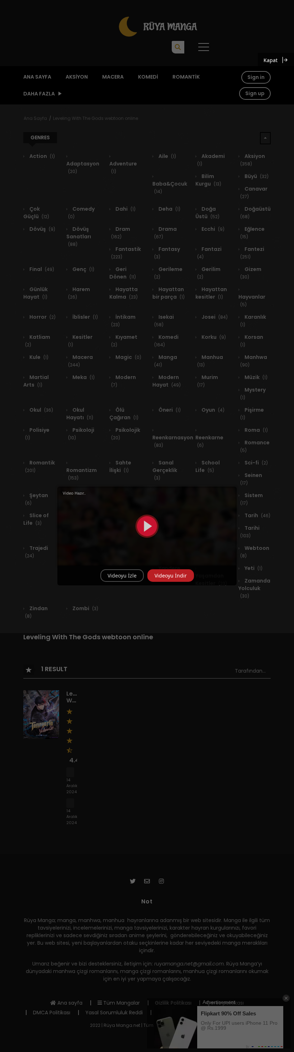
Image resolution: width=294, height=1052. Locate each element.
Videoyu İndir (171, 575)
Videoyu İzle (122, 575)
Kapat (271, 60)
